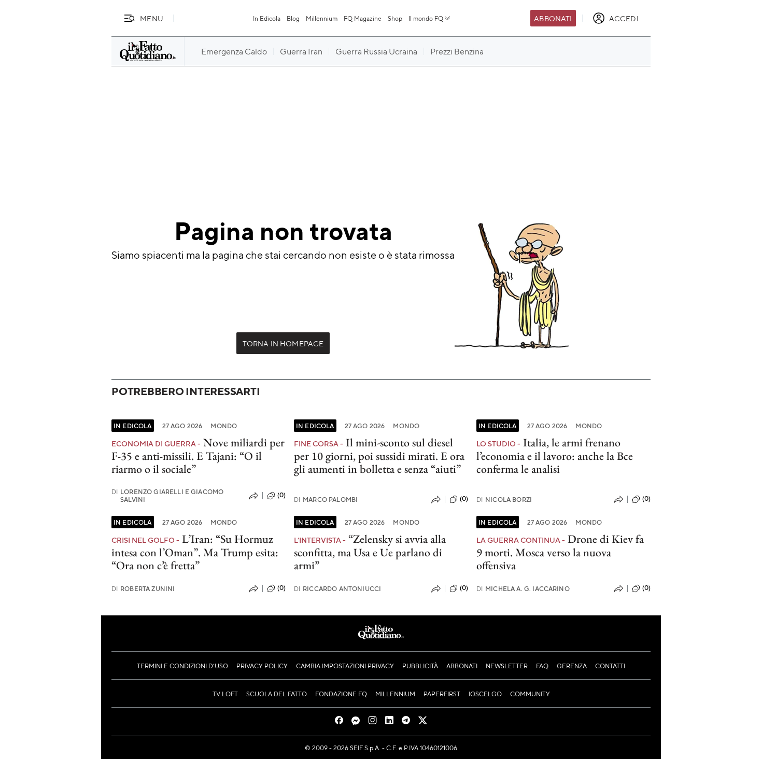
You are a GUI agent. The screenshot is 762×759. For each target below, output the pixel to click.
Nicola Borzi (504, 499)
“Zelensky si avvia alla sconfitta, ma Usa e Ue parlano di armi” (370, 552)
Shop (395, 18)
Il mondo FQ (425, 18)
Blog (293, 18)
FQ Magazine (363, 18)
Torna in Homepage (283, 343)
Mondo (223, 425)
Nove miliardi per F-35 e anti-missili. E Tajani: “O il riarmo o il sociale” (198, 455)
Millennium (321, 18)
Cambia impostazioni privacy (345, 666)
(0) (281, 495)
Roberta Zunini (143, 589)
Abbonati (553, 18)
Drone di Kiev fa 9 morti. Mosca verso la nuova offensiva (560, 552)
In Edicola (266, 18)
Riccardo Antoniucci (337, 589)
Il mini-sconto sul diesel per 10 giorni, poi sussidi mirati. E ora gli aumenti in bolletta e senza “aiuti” (379, 455)
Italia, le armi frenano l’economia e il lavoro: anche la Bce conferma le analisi (554, 455)
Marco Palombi (326, 499)
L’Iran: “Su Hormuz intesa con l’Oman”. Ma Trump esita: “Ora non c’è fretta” (194, 552)
